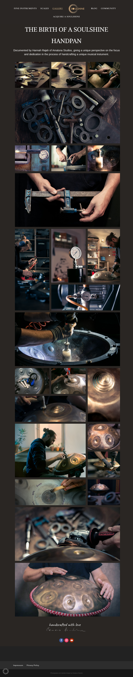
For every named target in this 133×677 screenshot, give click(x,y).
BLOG (94, 9)
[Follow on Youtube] (72, 640)
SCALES (44, 9)
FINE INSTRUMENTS (25, 9)
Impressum (18, 665)
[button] (5, 671)
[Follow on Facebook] (61, 640)
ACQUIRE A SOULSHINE (66, 17)
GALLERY (57, 9)
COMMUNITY (108, 9)
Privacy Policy (33, 665)
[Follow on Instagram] (66, 640)
